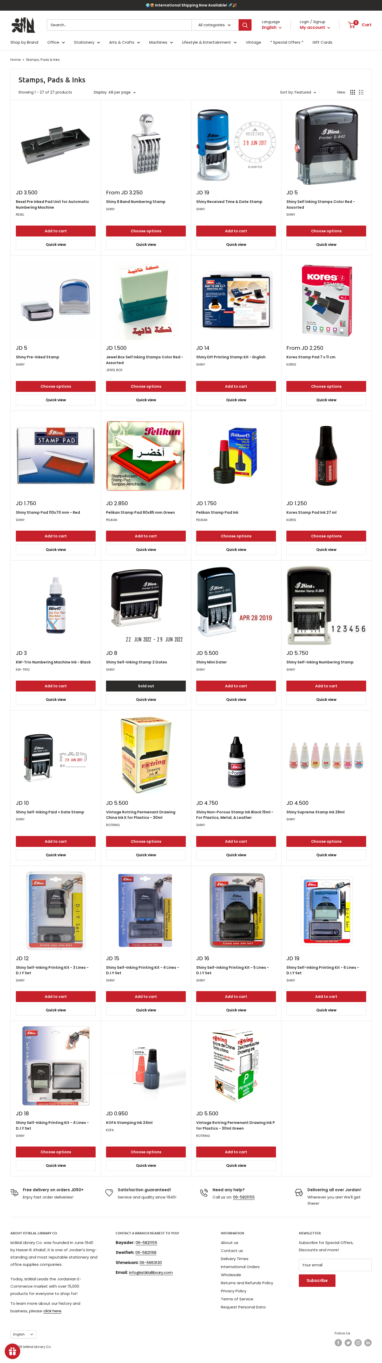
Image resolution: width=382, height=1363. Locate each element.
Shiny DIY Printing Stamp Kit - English (231, 357)
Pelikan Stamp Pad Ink (217, 512)
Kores (291, 364)
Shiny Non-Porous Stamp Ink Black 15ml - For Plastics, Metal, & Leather (234, 814)
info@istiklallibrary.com (151, 1272)
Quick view (56, 244)
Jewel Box (114, 370)
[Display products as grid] (352, 92)
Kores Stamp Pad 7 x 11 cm (310, 357)
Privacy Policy (233, 1291)
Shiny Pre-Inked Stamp (37, 357)
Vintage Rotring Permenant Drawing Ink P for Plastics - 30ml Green (235, 1125)
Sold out (146, 686)
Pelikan (111, 520)
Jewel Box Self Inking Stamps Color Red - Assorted (144, 359)
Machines (158, 42)
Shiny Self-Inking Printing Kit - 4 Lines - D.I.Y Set (142, 970)
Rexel (20, 214)
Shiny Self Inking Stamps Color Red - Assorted (320, 204)
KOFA (110, 1130)
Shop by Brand (24, 42)
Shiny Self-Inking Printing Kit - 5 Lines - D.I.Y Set (232, 970)
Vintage (253, 42)
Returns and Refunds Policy (247, 1283)
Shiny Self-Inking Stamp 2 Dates (136, 662)
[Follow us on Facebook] (338, 1342)
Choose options (146, 231)
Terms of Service (237, 1299)
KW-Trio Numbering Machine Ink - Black (53, 662)
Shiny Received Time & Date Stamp (229, 201)
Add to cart (56, 231)
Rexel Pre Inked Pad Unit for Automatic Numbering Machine (52, 204)
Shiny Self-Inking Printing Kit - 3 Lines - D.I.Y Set (52, 970)
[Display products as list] (361, 92)
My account (313, 28)
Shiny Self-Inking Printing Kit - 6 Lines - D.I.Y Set (322, 970)
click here (52, 1311)
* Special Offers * (286, 42)
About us (229, 1242)
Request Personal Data (243, 1307)
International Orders (240, 1266)
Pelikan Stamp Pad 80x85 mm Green (140, 512)
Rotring (113, 825)
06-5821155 (244, 1197)
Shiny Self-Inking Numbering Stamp (320, 662)
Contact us (232, 1250)
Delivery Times (234, 1258)
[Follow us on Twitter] (348, 1342)
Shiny (110, 209)
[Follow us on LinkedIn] (368, 1342)
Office (53, 42)
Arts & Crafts (121, 42)
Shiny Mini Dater (211, 662)
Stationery (84, 42)
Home (15, 59)
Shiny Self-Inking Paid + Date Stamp (50, 812)
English (19, 1334)
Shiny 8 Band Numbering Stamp (136, 201)
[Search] (245, 25)
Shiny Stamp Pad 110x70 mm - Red (48, 512)
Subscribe (317, 1280)
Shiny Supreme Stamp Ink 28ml (315, 812)
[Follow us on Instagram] (358, 1342)
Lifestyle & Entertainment (206, 42)
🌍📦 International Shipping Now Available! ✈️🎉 (191, 5)
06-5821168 (145, 1252)
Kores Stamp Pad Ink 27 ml (311, 512)
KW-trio (23, 669)
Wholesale (231, 1275)
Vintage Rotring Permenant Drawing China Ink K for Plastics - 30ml (140, 814)
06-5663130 (151, 1262)
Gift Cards (322, 42)
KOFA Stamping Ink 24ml (129, 1122)
